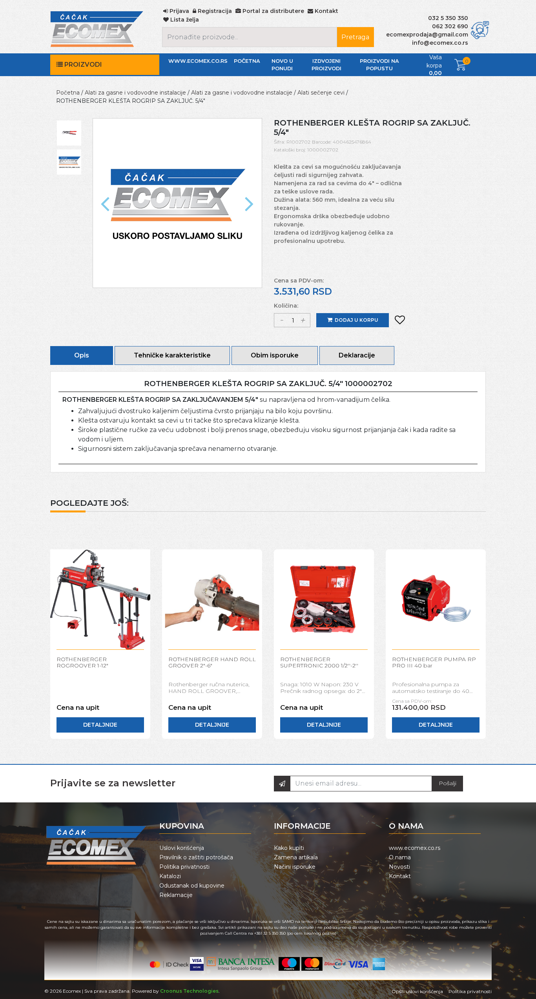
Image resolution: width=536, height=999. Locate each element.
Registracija (214, 11)
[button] (105, 203)
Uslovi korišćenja (181, 847)
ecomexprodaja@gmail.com (427, 34)
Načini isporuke (294, 866)
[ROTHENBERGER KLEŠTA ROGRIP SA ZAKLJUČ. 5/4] (177, 202)
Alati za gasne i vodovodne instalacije (135, 92)
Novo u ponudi (282, 64)
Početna (247, 61)
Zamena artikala (296, 857)
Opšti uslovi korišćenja (417, 991)
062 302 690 (450, 26)
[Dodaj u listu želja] (400, 320)
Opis (81, 355)
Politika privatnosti (184, 866)
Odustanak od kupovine (191, 885)
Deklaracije (357, 355)
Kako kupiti (289, 847)
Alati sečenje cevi (321, 92)
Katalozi (170, 876)
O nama (400, 857)
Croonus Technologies (189, 991)
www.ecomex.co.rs (198, 61)
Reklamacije (176, 895)
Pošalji (447, 783)
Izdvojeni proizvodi (326, 64)
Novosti (399, 866)
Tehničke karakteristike (172, 355)
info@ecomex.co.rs (440, 42)
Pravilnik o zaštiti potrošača (196, 857)
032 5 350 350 (448, 18)
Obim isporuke (275, 355)
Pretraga (355, 37)
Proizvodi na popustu (379, 64)
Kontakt (400, 876)
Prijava (178, 11)
